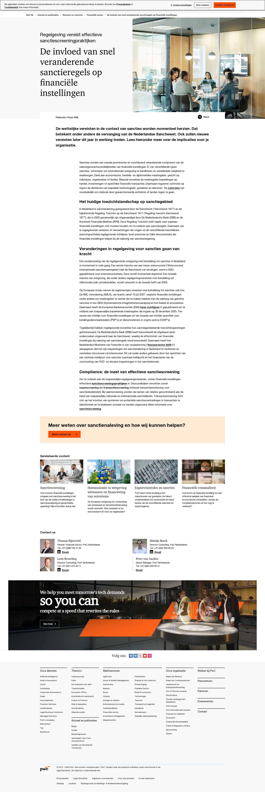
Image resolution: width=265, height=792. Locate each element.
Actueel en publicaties (48, 15)
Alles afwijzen (202, 5)
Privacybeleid (123, 4)
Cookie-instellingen (182, 5)
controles (174, 187)
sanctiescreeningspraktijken (109, 383)
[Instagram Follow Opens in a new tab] (150, 656)
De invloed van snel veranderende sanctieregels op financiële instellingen (142, 15)
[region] (132, 5)
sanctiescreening (90, 408)
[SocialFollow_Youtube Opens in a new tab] (145, 656)
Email (65, 552)
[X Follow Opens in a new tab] (140, 656)
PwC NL (30, 15)
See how (48, 623)
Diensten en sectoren (73, 15)
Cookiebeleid (11, 7)
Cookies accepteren (224, 5)
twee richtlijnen (150, 307)
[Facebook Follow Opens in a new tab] (135, 656)
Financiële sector (95, 15)
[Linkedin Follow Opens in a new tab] (59, 552)
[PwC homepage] (45, 770)
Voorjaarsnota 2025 (159, 344)
